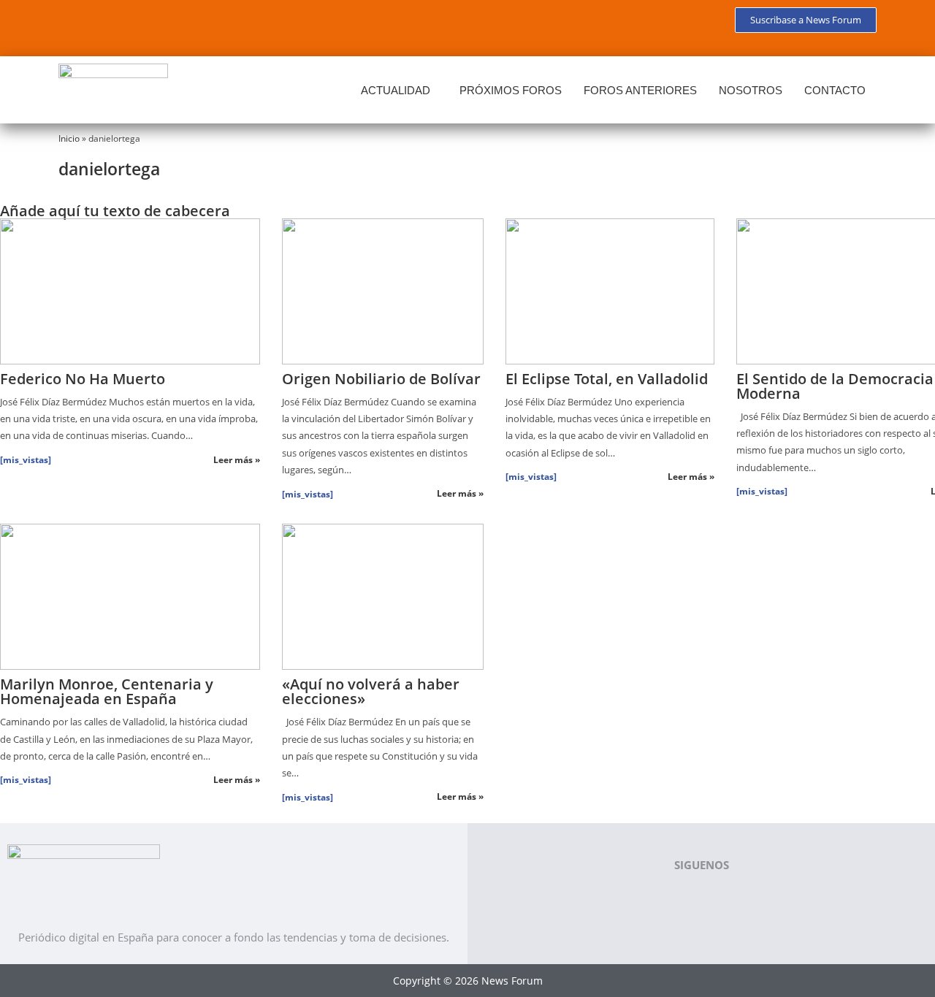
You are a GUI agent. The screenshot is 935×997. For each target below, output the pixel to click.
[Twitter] (120, 25)
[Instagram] (206, 25)
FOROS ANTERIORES (640, 90)
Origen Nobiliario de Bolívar (381, 379)
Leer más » (236, 460)
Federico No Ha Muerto (82, 379)
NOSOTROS (750, 90)
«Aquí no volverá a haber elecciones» (370, 691)
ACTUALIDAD (395, 90)
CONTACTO (835, 90)
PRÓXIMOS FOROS (510, 90)
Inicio (69, 138)
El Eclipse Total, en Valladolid (606, 379)
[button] (399, 90)
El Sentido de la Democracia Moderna (835, 386)
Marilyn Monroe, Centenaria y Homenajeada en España (106, 691)
